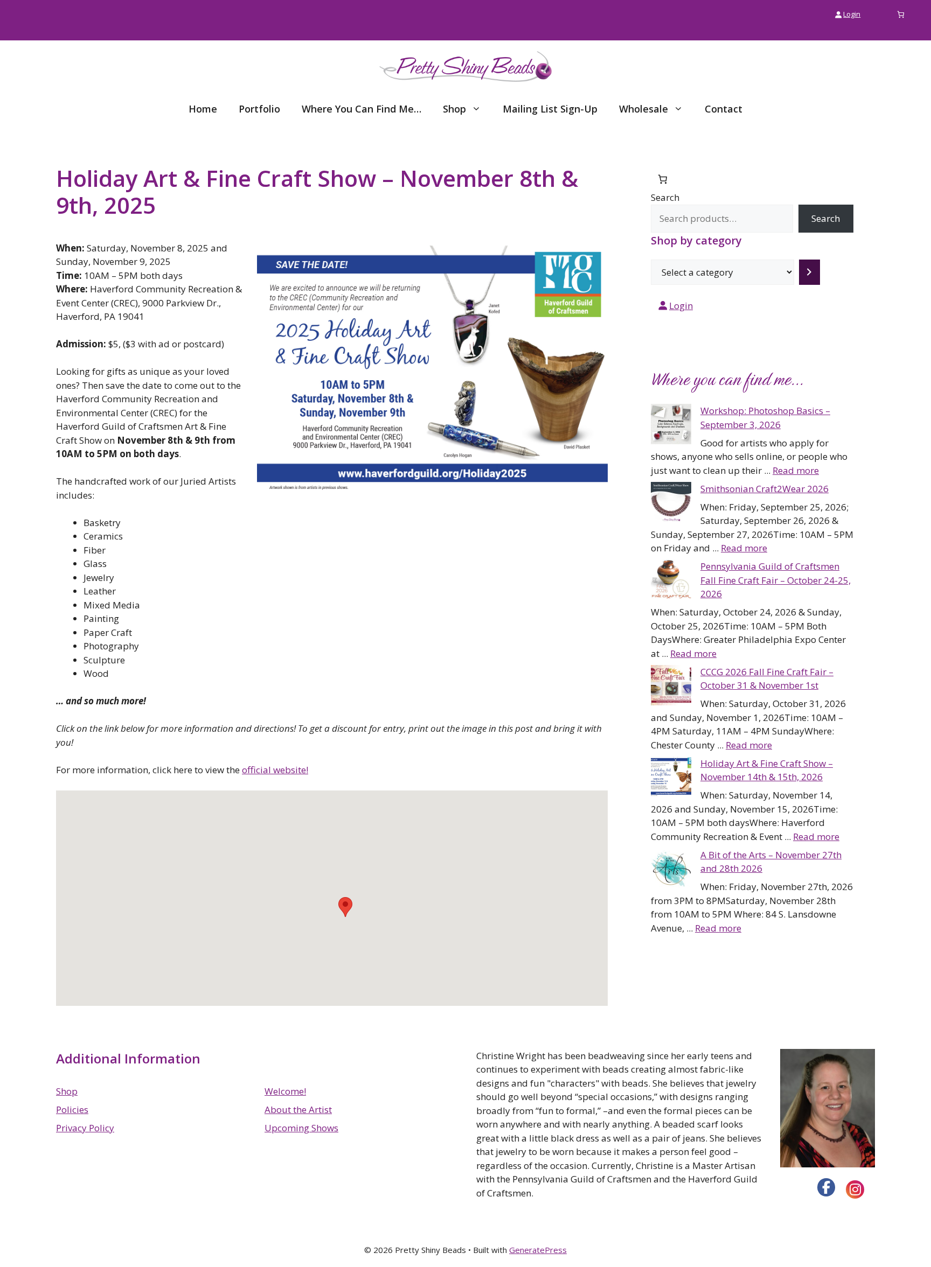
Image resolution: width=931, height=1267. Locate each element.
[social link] (826, 1187)
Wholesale (643, 108)
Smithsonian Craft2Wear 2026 (764, 488)
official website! (275, 770)
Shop (454, 108)
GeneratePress (538, 1249)
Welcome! (285, 1091)
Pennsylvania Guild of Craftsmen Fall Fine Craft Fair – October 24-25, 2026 (775, 580)
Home (203, 108)
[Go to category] (809, 272)
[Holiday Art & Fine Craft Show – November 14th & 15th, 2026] (671, 779)
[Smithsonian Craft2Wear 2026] (671, 504)
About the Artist (298, 1109)
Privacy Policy (85, 1128)
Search (665, 197)
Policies (72, 1109)
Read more (796, 470)
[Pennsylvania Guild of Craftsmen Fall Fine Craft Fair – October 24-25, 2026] (671, 581)
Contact (723, 108)
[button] (345, 907)
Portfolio (259, 108)
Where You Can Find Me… (361, 108)
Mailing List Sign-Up (550, 108)
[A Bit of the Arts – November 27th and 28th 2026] (671, 870)
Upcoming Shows (301, 1128)
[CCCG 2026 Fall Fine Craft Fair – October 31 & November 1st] (671, 687)
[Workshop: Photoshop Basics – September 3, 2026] (671, 426)
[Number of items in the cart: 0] (901, 14)
